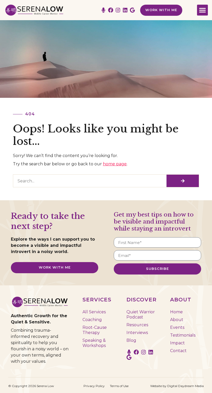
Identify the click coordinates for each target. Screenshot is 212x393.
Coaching (92, 319)
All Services (94, 311)
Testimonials (182, 335)
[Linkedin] (125, 10)
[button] (202, 10)
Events (177, 327)
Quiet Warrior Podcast (140, 314)
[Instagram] (117, 10)
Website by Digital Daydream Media (177, 386)
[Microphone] (103, 10)
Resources (137, 324)
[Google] (132, 10)
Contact (178, 350)
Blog (131, 340)
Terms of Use (119, 386)
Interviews (137, 332)
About (176, 319)
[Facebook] (110, 10)
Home (176, 311)
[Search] (182, 181)
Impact (177, 342)
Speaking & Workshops (94, 343)
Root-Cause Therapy (94, 330)
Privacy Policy (94, 386)
